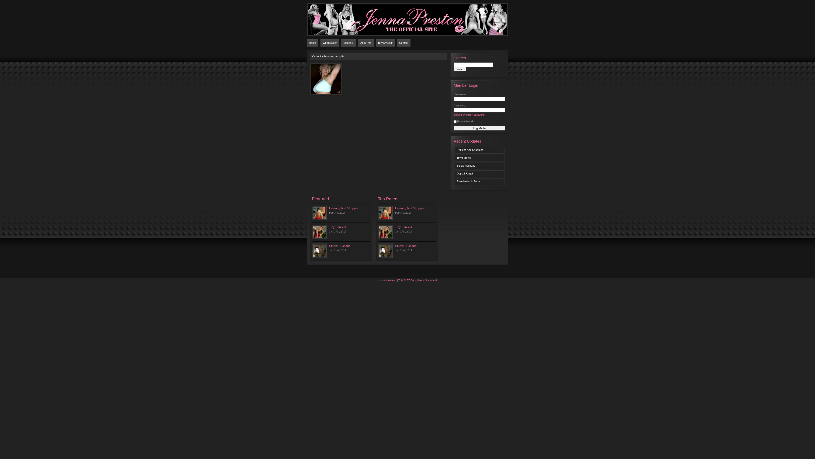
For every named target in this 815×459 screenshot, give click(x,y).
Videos (348, 42)
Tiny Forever (464, 157)
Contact (403, 42)
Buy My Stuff (385, 42)
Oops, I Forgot (465, 173)
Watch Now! (333, 91)
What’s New (330, 42)
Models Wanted (387, 280)
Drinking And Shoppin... (345, 208)
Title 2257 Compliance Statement (417, 280)
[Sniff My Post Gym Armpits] (320, 81)
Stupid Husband (466, 165)
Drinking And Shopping (470, 150)
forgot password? (476, 114)
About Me (365, 42)
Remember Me (465, 121)
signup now (459, 114)
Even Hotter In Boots (468, 181)
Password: (460, 105)
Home (312, 42)
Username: (460, 94)
